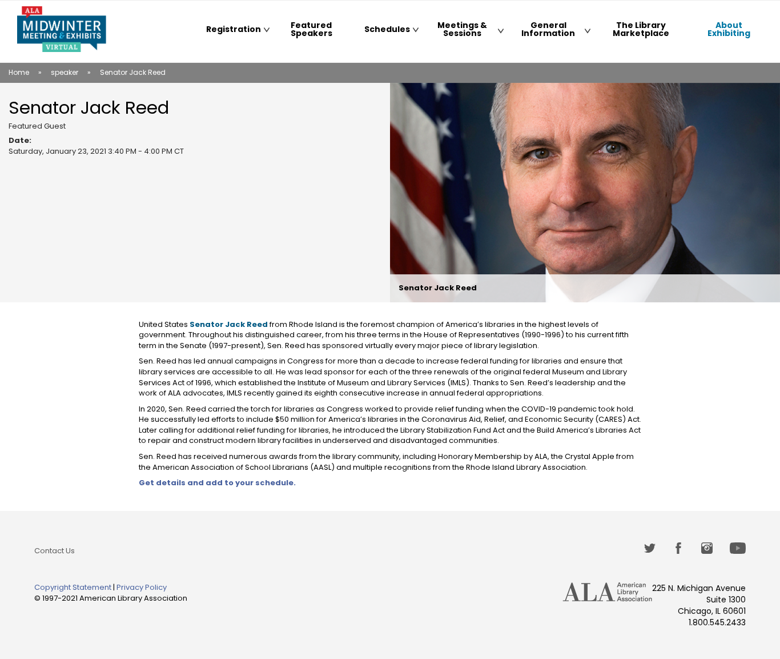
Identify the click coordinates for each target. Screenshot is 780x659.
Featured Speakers (311, 29)
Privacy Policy (141, 587)
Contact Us (54, 550)
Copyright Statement (72, 587)
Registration (228, 31)
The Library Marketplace (641, 29)
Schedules (381, 31)
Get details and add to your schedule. (217, 482)
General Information (539, 31)
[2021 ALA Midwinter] (61, 29)
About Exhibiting (721, 31)
